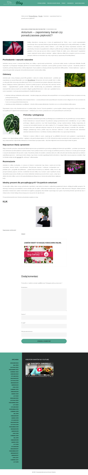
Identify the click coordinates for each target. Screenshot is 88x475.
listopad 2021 (14, 380)
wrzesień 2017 (14, 453)
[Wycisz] (50, 376)
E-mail (23, 323)
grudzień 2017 (14, 449)
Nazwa (23, 314)
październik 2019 (13, 409)
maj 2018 (16, 438)
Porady (23, 234)
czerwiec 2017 (14, 459)
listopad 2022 (14, 367)
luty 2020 (15, 405)
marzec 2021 (15, 394)
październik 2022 (13, 369)
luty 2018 (15, 444)
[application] (39, 370)
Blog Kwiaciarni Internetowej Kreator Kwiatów (13, 3)
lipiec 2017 (15, 457)
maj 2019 (16, 413)
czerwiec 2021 (14, 389)
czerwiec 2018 (14, 435)
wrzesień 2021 (14, 383)
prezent (19, 157)
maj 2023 (15, 365)
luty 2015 (15, 462)
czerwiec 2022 (14, 372)
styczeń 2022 (14, 376)
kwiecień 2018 (14, 440)
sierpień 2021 (14, 385)
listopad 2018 (14, 424)
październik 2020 (13, 402)
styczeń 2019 (14, 420)
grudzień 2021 (14, 378)
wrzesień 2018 (14, 429)
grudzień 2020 (14, 398)
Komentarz (24, 287)
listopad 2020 (14, 400)
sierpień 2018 (14, 431)
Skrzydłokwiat (31, 80)
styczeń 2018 (14, 446)
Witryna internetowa (26, 331)
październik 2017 (13, 451)
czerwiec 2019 (14, 411)
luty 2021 (15, 396)
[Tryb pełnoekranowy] (52, 376)
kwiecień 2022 (14, 374)
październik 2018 (13, 427)
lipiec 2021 (15, 387)
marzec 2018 (15, 442)
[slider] (38, 376)
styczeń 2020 (14, 407)
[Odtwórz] (26, 376)
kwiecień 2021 (14, 391)
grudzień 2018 (14, 422)
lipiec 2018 (15, 433)
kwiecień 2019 (14, 416)
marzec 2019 (15, 418)
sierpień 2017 (14, 455)
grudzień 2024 (14, 363)
